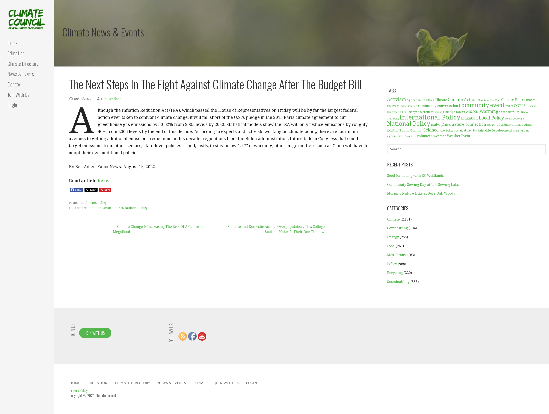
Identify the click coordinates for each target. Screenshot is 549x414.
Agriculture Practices (420, 100)
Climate (90, 202)
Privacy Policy (78, 390)
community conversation (438, 106)
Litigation (469, 118)
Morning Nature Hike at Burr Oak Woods (421, 193)
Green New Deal (509, 111)
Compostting (397, 228)
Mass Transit (397, 255)
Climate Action (462, 99)
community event (482, 105)
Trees (516, 130)
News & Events (21, 74)
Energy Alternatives (420, 111)
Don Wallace (111, 99)
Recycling (395, 273)
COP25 (509, 106)
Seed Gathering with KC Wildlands (415, 176)
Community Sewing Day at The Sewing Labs (423, 185)
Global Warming (482, 111)
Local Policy (491, 118)
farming (438, 112)
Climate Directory (23, 63)
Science (431, 130)
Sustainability (463, 130)
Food (391, 246)
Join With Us (18, 94)
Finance (449, 111)
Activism (396, 99)
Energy (393, 237)
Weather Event (458, 136)
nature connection (469, 124)
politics (393, 130)
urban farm (409, 136)
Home (12, 43)
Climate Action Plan (489, 100)
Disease (531, 106)
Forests (460, 111)
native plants (441, 124)
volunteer (424, 136)
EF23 (403, 111)
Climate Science (407, 106)
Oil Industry (503, 124)
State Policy (446, 130)
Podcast (527, 124)
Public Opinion (411, 130)
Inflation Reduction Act (105, 208)
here (103, 180)
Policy (102, 202)
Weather (439, 136)
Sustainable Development (492, 130)
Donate (14, 84)
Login (12, 105)
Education (16, 53)
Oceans (491, 125)
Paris (516, 124)
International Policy (430, 117)
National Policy (136, 208)
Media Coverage (514, 118)
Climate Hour (512, 100)
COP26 (520, 105)
